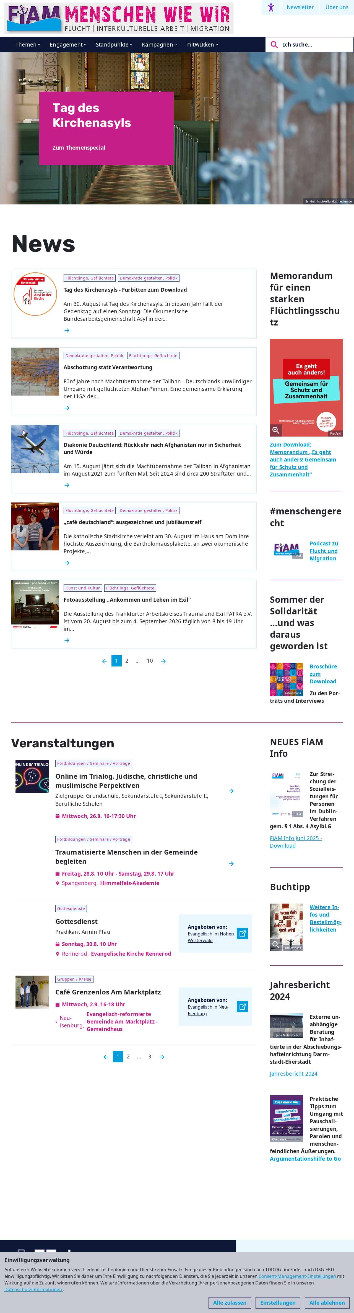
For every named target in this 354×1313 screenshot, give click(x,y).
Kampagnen (157, 44)
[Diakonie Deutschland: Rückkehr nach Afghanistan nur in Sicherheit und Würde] (158, 485)
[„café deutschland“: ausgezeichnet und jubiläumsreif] (158, 563)
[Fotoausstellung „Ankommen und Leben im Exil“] (158, 640)
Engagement (66, 44)
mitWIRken (200, 44)
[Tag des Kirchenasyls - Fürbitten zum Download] (158, 330)
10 (150, 660)
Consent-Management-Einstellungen (298, 1276)
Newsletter (300, 7)
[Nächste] (163, 660)
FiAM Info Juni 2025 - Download (296, 842)
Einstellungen (278, 1302)
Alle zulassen (229, 1302)
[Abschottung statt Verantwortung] (158, 408)
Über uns (337, 7)
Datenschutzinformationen (33, 1289)
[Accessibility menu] (271, 7)
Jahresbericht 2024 (293, 1073)
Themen (26, 44)
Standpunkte (112, 44)
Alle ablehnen (327, 1302)
